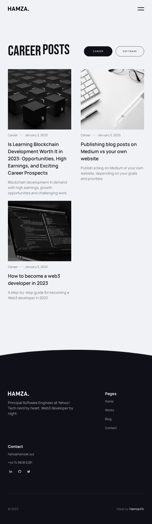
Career (98, 51)
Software (130, 51)
